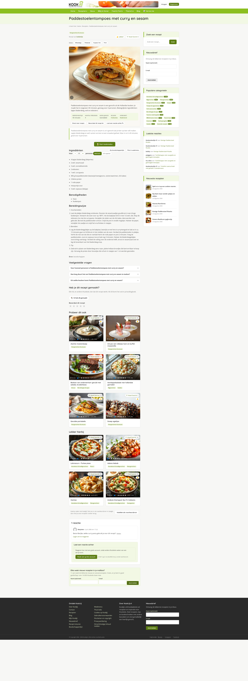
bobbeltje (80, 37)
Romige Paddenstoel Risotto (162, 211)
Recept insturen (75, 624)
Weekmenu (98, 607)
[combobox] (157, 42)
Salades (120, 388)
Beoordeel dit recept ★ (95, 123)
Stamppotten (130, 503)
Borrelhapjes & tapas (83, 388)
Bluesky (160, 637)
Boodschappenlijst (76, 627)
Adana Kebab (112, 463)
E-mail (101, 578)
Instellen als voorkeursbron (127, 512)
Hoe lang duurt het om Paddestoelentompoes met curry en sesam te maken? (100, 274)
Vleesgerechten (131, 466)
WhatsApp (78, 43)
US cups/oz (106, 153)
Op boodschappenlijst (117, 150)
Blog (138, 11)
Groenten (151, 121)
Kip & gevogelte (164, 121)
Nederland (123, 118)
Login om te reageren (81, 537)
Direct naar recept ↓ (78, 123)
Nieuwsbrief (73, 621)
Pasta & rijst (169, 118)
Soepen (171, 103)
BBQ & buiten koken (154, 118)
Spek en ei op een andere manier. (164, 186)
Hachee (74, 500)
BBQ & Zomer (103, 11)
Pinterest (87, 43)
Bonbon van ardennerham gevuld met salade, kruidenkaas (86, 384)
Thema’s (129, 11)
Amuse (73, 388)
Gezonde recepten (164, 124)
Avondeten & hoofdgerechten (79, 466)
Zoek (173, 42)
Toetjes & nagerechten (155, 106)
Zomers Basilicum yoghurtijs (162, 219)
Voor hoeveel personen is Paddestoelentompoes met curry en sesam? (97, 268)
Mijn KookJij (73, 618)
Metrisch (97, 153)
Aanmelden (133, 583)
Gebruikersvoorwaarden (103, 615)
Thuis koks (98, 610)
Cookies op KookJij (100, 613)
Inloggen (164, 4)
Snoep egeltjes (113, 421)
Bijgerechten (111, 388)
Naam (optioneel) (76, 578)
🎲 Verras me (148, 11)
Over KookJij (73, 607)
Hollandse (114, 118)
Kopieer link (97, 43)
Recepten (82, 11)
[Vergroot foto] (71, 97)
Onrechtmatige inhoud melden (102, 625)
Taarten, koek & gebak (155, 115)
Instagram (168, 637)
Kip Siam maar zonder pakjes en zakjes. (163, 195)
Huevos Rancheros (158, 204)
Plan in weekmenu (133, 150)
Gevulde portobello (78, 421)
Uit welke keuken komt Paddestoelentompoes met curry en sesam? (97, 280)
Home (73, 11)
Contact (72, 610)
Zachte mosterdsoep (79, 344)
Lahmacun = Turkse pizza (81, 463)
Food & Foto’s (117, 11)
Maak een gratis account (86, 557)
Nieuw (92, 11)
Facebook (176, 637)
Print (105, 43)
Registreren (174, 4)
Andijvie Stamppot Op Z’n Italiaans (121, 500)
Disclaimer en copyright (103, 618)
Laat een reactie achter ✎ (115, 123)
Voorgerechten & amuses (77, 33)
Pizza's (92, 466)
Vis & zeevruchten (153, 109)
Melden (119, 533)
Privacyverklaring (100, 621)
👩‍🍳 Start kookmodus (104, 144)
